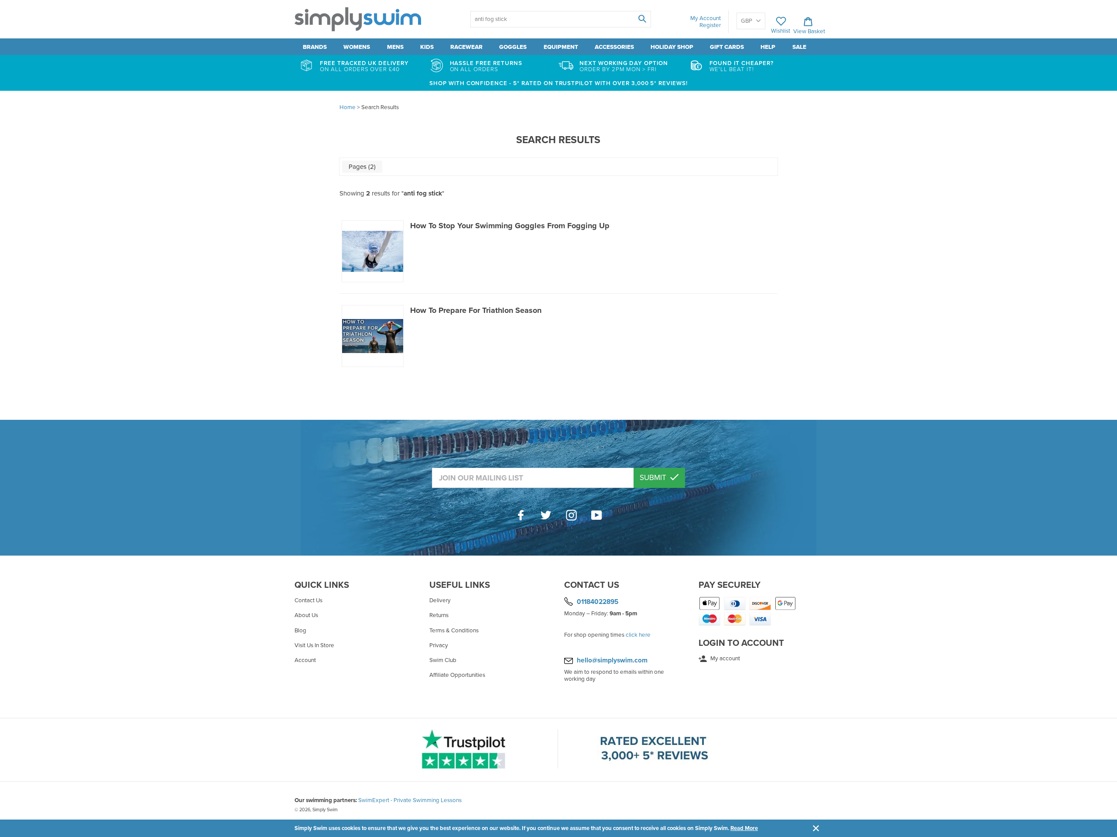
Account (305, 660)
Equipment (561, 47)
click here (638, 634)
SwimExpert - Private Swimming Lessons (410, 800)
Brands (315, 47)
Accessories (614, 47)
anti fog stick (423, 193)
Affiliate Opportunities (457, 675)
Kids (427, 47)
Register (710, 25)
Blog (300, 630)
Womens (356, 47)
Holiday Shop (672, 47)
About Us (306, 615)
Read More (744, 828)
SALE (799, 47)
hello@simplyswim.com (612, 660)
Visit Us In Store (314, 645)
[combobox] (560, 19)
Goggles (513, 47)
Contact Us (308, 600)
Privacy (438, 645)
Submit (654, 477)
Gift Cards (727, 47)
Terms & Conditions (454, 630)
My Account (705, 18)
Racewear (466, 47)
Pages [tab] (361, 167)
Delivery (440, 600)
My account (724, 658)
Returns (439, 615)
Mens (395, 47)
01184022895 (597, 602)
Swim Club (442, 660)
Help (768, 47)
